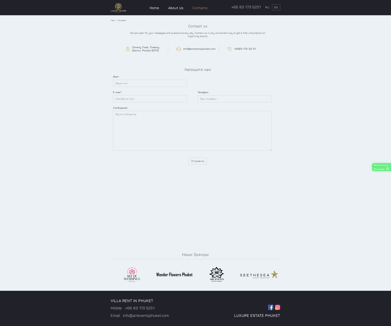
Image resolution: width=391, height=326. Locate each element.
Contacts (200, 8)
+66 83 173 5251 (246, 7)
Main (113, 20)
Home (154, 8)
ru (267, 7)
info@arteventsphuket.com (199, 48)
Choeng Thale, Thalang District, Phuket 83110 (145, 49)
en (276, 7)
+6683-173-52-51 (245, 48)
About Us (176, 8)
